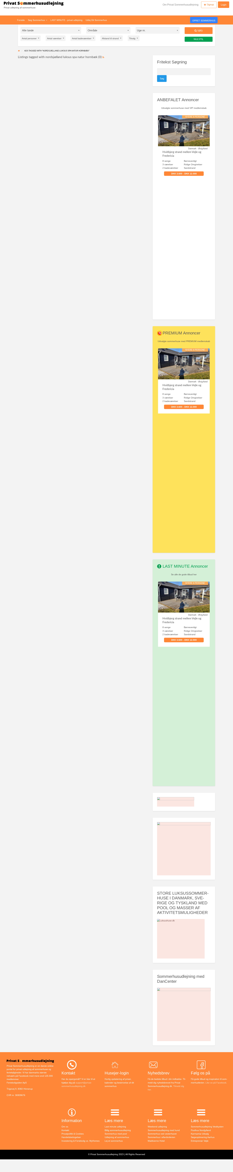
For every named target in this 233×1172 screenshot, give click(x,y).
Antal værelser (54, 38)
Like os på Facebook (215, 1082)
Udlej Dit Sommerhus (96, 20)
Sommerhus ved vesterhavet (162, 1133)
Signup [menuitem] (210, 4)
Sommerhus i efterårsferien (161, 1137)
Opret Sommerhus (203, 20)
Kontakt (65, 1130)
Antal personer (29, 38)
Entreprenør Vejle (199, 1141)
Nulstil (198, 39)
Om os (64, 1126)
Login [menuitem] (223, 4)
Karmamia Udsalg (200, 1133)
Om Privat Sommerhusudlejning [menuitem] (180, 4)
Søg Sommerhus (36, 20)
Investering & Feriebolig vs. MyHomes (80, 1141)
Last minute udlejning (115, 1126)
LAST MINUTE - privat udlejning (66, 20)
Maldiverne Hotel (156, 1141)
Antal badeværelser (81, 38)
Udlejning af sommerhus (117, 1137)
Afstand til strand (110, 38)
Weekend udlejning (157, 1126)
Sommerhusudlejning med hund (164, 1130)
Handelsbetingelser (71, 1137)
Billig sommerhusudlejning (118, 1130)
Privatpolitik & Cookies (72, 1133)
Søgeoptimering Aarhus (202, 1137)
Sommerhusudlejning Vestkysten (207, 1126)
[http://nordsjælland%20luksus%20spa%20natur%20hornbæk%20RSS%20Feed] (103, 57)
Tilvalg (132, 38)
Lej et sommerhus (114, 1141)
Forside (21, 20)
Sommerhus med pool (116, 1133)
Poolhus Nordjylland (201, 1130)
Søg (200, 30)
